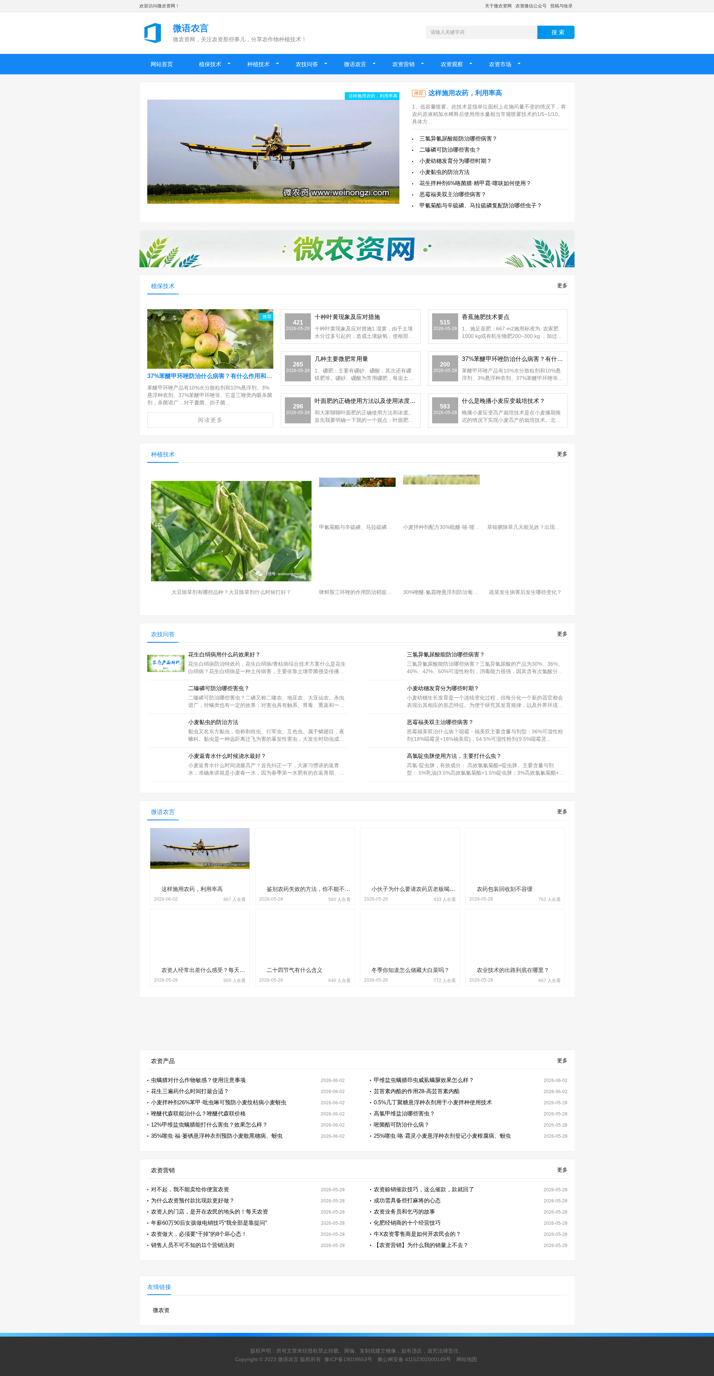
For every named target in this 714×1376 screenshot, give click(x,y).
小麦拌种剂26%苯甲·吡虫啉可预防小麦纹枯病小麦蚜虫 (218, 1102)
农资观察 (452, 64)
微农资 (161, 1310)
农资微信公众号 (531, 6)
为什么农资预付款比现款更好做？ (193, 1200)
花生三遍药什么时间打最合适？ (190, 1091)
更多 (562, 285)
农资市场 (500, 64)
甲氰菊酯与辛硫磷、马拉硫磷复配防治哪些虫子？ (480, 205)
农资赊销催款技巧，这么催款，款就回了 (424, 1189)
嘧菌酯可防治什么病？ (402, 1124)
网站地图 (466, 1359)
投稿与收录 (561, 6)
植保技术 (210, 64)
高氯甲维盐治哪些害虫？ (404, 1113)
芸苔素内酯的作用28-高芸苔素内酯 (417, 1091)
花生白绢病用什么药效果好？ (224, 654)
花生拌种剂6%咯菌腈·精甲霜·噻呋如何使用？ (475, 183)
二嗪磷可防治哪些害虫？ (450, 149)
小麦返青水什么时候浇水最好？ (227, 756)
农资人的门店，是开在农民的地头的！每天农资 (209, 1211)
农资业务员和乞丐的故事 (404, 1211)
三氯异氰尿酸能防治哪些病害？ (458, 138)
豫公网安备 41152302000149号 (414, 1359)
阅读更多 (210, 420)
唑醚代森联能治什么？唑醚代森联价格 (198, 1113)
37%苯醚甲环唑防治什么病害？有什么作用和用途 (212, 376)
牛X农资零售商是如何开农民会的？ (417, 1234)
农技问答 (307, 64)
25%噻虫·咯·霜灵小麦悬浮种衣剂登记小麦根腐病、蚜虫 (442, 1136)
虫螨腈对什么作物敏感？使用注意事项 (198, 1080)
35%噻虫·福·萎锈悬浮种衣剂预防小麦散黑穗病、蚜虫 (217, 1136)
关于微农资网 (498, 6)
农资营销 (403, 64)
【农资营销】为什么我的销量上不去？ (421, 1245)
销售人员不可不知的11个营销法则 (192, 1245)
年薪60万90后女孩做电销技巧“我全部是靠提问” (209, 1223)
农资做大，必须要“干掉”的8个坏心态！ (199, 1234)
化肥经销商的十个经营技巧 (407, 1223)
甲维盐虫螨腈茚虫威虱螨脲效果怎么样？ (424, 1080)
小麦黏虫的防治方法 (444, 172)
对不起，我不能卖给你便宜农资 (190, 1189)
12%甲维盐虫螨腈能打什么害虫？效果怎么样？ (209, 1124)
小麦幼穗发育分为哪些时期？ (455, 161)
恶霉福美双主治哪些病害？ (452, 194)
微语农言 (355, 64)
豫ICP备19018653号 (348, 1359)
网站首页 (162, 64)
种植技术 (258, 64)
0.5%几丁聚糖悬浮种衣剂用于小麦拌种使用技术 (433, 1102)
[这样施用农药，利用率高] (273, 152)
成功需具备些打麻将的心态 (407, 1200)
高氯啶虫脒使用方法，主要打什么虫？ (454, 756)
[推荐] (210, 346)
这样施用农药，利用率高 (465, 93)
